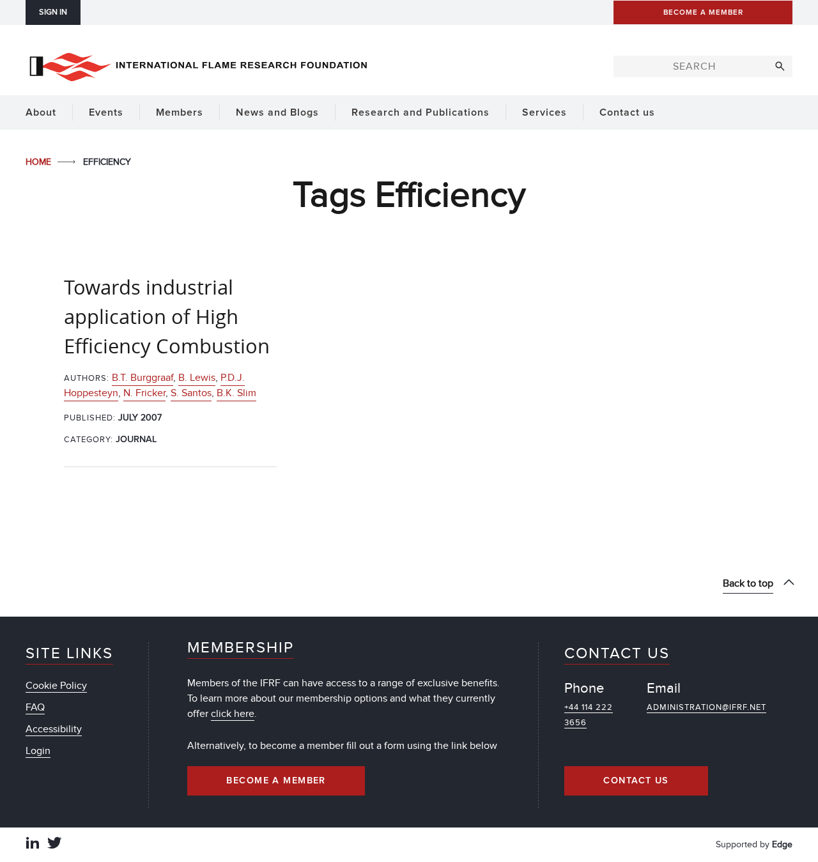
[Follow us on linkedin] (33, 844)
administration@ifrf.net (706, 707)
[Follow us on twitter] (54, 844)
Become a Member (276, 780)
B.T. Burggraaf (142, 377)
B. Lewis (196, 377)
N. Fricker (144, 393)
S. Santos (191, 393)
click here (232, 713)
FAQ (35, 707)
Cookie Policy (56, 685)
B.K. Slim (236, 393)
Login (38, 750)
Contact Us (635, 780)
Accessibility (54, 729)
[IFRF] (198, 64)
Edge (782, 844)
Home (40, 162)
